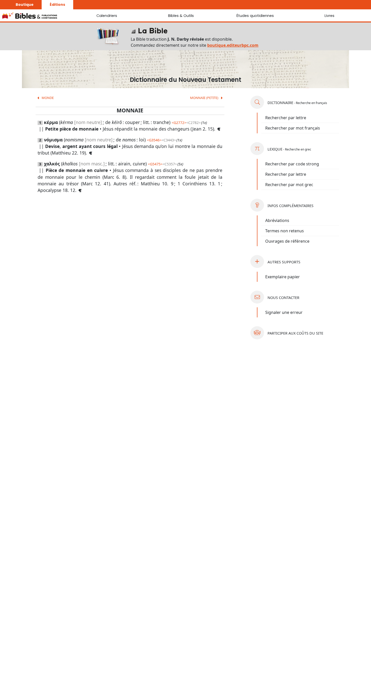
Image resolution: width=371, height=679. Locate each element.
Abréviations (277, 220)
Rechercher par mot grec (289, 184)
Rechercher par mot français (292, 128)
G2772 (179, 122)
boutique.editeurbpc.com (232, 45)
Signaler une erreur (284, 312)
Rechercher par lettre (285, 117)
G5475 (155, 164)
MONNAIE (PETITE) (204, 97)
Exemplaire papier (282, 277)
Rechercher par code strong (292, 164)
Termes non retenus (284, 231)
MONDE (47, 97)
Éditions (57, 4)
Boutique (25, 4)
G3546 (154, 140)
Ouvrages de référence (287, 241)
